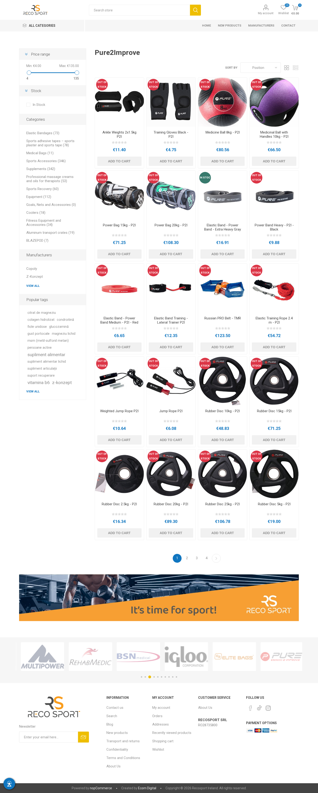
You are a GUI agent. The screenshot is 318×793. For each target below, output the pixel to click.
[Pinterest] (250, 708)
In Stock (39, 105)
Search (195, 10)
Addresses (160, 724)
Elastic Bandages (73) (42, 133)
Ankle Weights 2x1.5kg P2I (119, 134)
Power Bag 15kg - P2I (119, 225)
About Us (113, 766)
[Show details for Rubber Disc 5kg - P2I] (274, 474)
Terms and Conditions (123, 758)
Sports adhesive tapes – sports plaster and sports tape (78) (50, 143)
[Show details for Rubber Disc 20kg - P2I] (171, 474)
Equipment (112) (38, 197)
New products (117, 733)
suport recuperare (41, 376)
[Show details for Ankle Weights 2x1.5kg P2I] (119, 102)
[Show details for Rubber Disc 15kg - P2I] (274, 381)
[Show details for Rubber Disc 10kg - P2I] (222, 381)
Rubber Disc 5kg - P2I (274, 504)
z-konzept (62, 382)
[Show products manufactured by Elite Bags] (231, 656)
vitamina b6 (38, 382)
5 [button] (158, 677)
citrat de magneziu (41, 313)
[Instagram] (268, 708)
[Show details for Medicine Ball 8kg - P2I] (222, 102)
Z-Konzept (34, 276)
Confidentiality (117, 749)
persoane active (39, 348)
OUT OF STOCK (102, 84)
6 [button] (161, 677)
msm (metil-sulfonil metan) (48, 341)
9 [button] (172, 677)
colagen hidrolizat (40, 320)
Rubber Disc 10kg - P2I (222, 411)
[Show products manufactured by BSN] (135, 656)
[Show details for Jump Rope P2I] (171, 381)
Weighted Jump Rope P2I (119, 411)
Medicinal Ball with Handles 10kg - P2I (274, 134)
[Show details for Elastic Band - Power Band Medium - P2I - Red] (119, 288)
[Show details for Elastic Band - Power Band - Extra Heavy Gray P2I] (222, 195)
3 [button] (149, 677)
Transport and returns (123, 741)
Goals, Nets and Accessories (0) (51, 205)
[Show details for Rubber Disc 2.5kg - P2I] (119, 474)
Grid (286, 67)
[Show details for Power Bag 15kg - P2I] (119, 195)
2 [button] (145, 677)
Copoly (31, 269)
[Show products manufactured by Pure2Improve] (279, 656)
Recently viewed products (171, 733)
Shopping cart (162, 741)
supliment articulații (42, 369)
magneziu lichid (63, 334)
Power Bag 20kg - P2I (171, 225)
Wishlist (158, 749)
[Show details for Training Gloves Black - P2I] (171, 102)
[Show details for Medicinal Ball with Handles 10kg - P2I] (274, 102)
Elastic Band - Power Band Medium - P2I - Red (119, 320)
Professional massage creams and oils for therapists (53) (50, 179)
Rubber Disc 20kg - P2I (171, 504)
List (295, 67)
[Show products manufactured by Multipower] (39, 656)
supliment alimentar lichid (46, 362)
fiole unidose (37, 327)
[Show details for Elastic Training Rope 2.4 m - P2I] (274, 288)
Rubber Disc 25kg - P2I (222, 504)
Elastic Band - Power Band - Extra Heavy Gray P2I (222, 229)
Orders (157, 716)
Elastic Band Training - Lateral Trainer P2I (171, 320)
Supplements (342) (40, 169)
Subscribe (83, 737)
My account (266, 13)
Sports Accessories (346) (46, 161)
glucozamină (59, 327)
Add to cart (119, 161)
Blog (109, 724)
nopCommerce (101, 788)
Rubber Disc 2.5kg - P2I (119, 504)
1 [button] (141, 677)
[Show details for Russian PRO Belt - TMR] (222, 288)
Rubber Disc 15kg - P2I (274, 411)
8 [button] (169, 677)
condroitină (65, 320)
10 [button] (176, 677)
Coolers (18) (35, 213)
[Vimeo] (259, 706)
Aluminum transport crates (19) (50, 233)
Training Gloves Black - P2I (171, 134)
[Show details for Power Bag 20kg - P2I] (171, 195)
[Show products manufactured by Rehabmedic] (87, 656)
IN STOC (205, 177)
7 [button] (165, 677)
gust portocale (38, 334)
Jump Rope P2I (171, 411)
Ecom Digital (147, 788)
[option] (40, 656)
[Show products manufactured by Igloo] (183, 656)
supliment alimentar (46, 354)
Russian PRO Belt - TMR (222, 318)
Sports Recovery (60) (42, 189)
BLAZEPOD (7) (37, 240)
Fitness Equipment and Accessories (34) (43, 222)
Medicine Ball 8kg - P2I (223, 132)
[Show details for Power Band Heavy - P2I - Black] (274, 195)
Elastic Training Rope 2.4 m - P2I (274, 320)
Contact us (114, 708)
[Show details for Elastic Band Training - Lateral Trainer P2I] (171, 288)
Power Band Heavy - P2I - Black (274, 227)
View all (33, 286)
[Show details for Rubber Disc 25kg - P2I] (222, 474)
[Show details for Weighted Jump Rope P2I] (119, 381)
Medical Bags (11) (40, 153)
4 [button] (154, 677)
